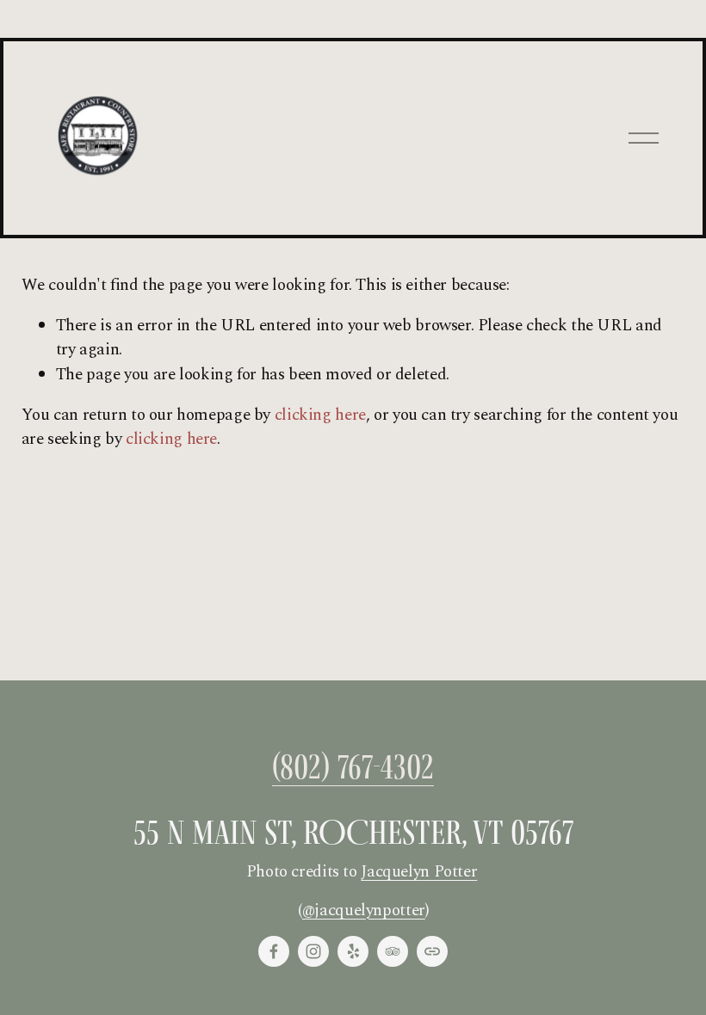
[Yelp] (353, 951)
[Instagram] (313, 951)
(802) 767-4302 (353, 767)
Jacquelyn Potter (419, 872)
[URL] (432, 951)
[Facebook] (273, 951)
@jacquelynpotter (363, 911)
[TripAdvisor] (392, 951)
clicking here (320, 415)
